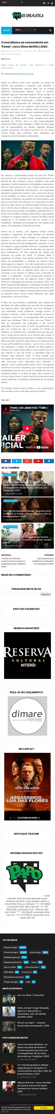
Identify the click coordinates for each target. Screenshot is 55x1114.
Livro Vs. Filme (10, 967)
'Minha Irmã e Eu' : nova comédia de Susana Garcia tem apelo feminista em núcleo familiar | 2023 (27, 540)
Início (6, 30)
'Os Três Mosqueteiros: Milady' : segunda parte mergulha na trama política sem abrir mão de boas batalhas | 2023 (27, 514)
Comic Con (27, 972)
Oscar (34, 962)
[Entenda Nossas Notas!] (24, 895)
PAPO (28, 982)
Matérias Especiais (12, 957)
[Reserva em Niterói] (27, 678)
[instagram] (44, 3)
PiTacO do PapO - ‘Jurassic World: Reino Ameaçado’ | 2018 (33, 1024)
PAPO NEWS (9, 972)
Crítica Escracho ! (32, 967)
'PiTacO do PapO (11, 982)
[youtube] (52, 3)
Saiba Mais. (5, 1111)
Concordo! (43, 1108)
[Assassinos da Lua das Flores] (27, 819)
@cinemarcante (26, 74)
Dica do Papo (35, 952)
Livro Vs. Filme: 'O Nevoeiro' (31, 995)
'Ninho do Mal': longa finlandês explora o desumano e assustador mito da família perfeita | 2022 (33, 1012)
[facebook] (48, 3)
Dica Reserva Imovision (14, 977)
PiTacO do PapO (10, 475)
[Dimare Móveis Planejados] (27, 735)
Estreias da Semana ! (13, 962)
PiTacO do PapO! (14, 54)
